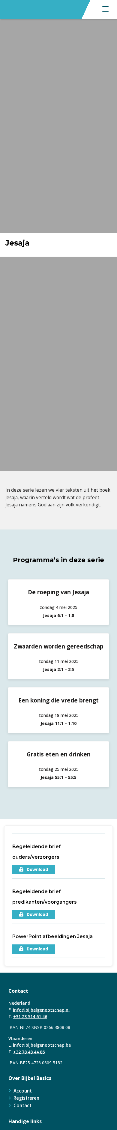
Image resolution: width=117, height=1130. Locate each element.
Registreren (26, 1098)
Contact (23, 1105)
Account (23, 1090)
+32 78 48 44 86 (29, 1051)
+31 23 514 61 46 (30, 1016)
